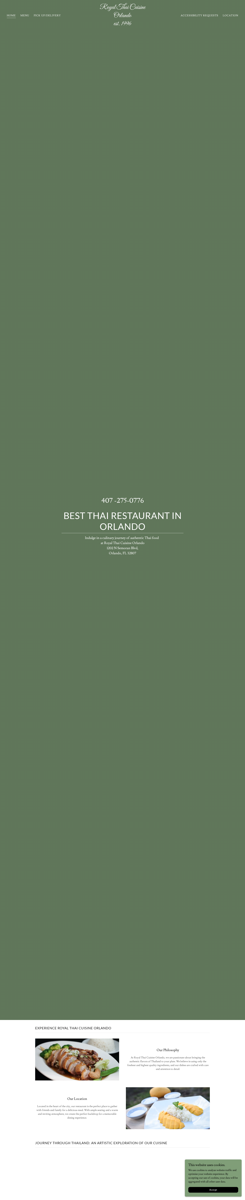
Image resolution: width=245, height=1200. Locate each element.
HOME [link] (11, 15)
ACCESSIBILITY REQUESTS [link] (199, 15)
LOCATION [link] (230, 15)
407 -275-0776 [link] (122, 500)
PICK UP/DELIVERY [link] (47, 15)
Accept (213, 1189)
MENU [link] (24, 15)
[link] (122, 24)
